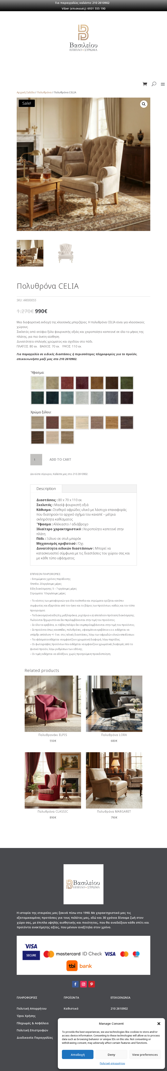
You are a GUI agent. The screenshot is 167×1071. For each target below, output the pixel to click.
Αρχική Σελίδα (26, 92)
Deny (111, 1054)
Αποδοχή (78, 1054)
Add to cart (60, 459)
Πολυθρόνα (44, 92)
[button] (159, 1024)
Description (46, 488)
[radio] (37, 383)
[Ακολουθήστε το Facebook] (75, 984)
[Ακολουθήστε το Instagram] (83, 984)
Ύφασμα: (37, 372)
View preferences (145, 1054)
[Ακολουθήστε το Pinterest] (91, 984)
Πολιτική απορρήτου (112, 1063)
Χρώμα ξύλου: (41, 412)
